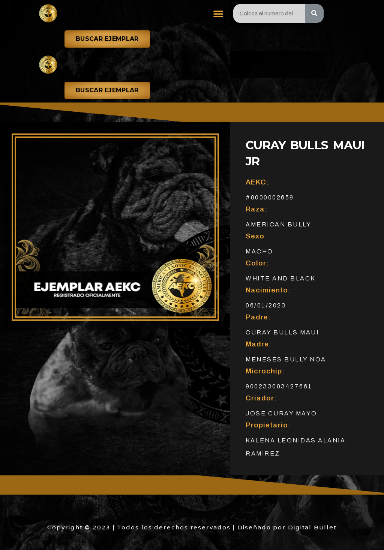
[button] (218, 13)
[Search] (314, 13)
